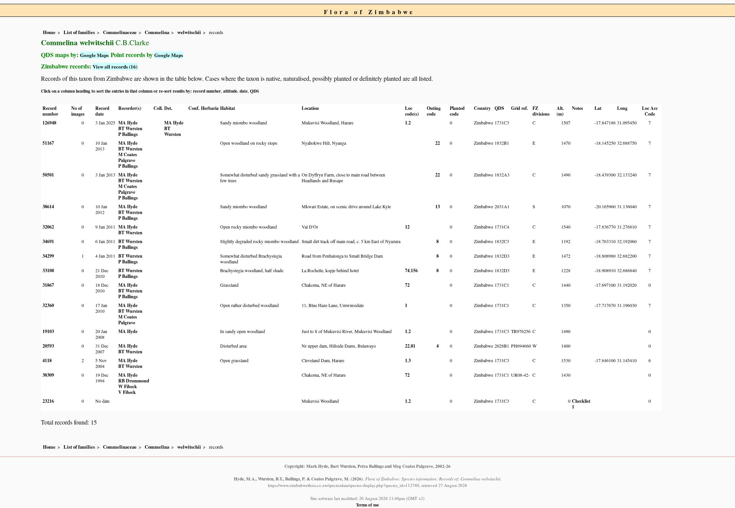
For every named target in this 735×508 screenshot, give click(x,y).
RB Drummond (133, 380)
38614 (48, 206)
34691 (48, 241)
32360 (48, 305)
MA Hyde (127, 122)
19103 (48, 331)
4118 (47, 360)
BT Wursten (130, 128)
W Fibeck (127, 386)
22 (437, 143)
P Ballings (128, 134)
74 (407, 270)
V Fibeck (127, 392)
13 (437, 206)
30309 (48, 375)
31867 (48, 285)
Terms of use (367, 504)
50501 (48, 175)
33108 (48, 270)
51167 (48, 143)
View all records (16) (115, 66)
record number (207, 91)
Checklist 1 (581, 404)
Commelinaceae (120, 32)
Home (49, 32)
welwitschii (189, 32)
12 (407, 227)
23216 (48, 401)
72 (407, 285)
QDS (254, 91)
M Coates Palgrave (127, 157)
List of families (79, 32)
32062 (48, 227)
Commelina (157, 32)
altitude (230, 91)
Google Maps (94, 55)
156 (414, 270)
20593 (48, 346)
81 (413, 346)
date (244, 91)
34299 (48, 256)
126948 (49, 122)
